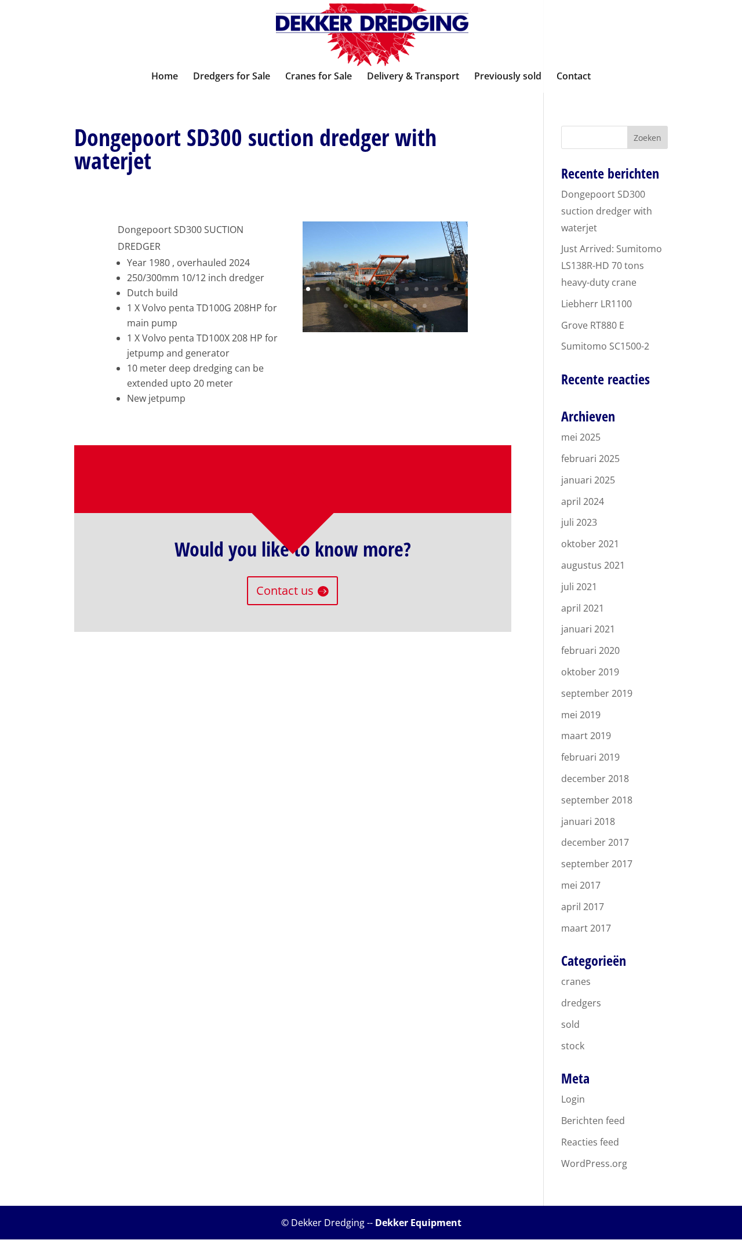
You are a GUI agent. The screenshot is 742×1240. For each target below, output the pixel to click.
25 (425, 306)
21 (385, 306)
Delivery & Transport (413, 77)
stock (572, 1045)
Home (164, 77)
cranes (576, 981)
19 (365, 306)
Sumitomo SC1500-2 (605, 346)
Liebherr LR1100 (596, 303)
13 (426, 289)
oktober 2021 (590, 543)
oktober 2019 (590, 672)
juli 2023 (579, 522)
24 (415, 306)
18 (356, 306)
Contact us (285, 590)
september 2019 (596, 693)
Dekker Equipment (418, 1222)
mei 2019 (581, 714)
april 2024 (582, 501)
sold (570, 1024)
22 (395, 306)
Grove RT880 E (592, 325)
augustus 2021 (593, 565)
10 (397, 289)
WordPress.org (594, 1163)
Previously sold (507, 77)
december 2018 (595, 778)
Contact (573, 77)
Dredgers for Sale (231, 77)
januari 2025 (588, 480)
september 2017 (596, 863)
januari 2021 (588, 629)
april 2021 (582, 608)
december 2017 (595, 842)
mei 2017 (581, 885)
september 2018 (596, 800)
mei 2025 (581, 437)
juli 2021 (579, 586)
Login (573, 1099)
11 (407, 289)
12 (416, 289)
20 (375, 306)
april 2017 (582, 906)
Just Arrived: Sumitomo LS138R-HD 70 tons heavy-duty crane (611, 265)
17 (346, 306)
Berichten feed (593, 1120)
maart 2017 (586, 928)
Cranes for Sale (318, 77)
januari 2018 (588, 821)
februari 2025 (590, 458)
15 (446, 289)
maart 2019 (586, 735)
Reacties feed (590, 1142)
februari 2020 (590, 650)
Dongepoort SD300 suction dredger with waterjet (606, 211)
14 (436, 289)
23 (405, 306)
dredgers (581, 1003)
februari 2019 (590, 757)
